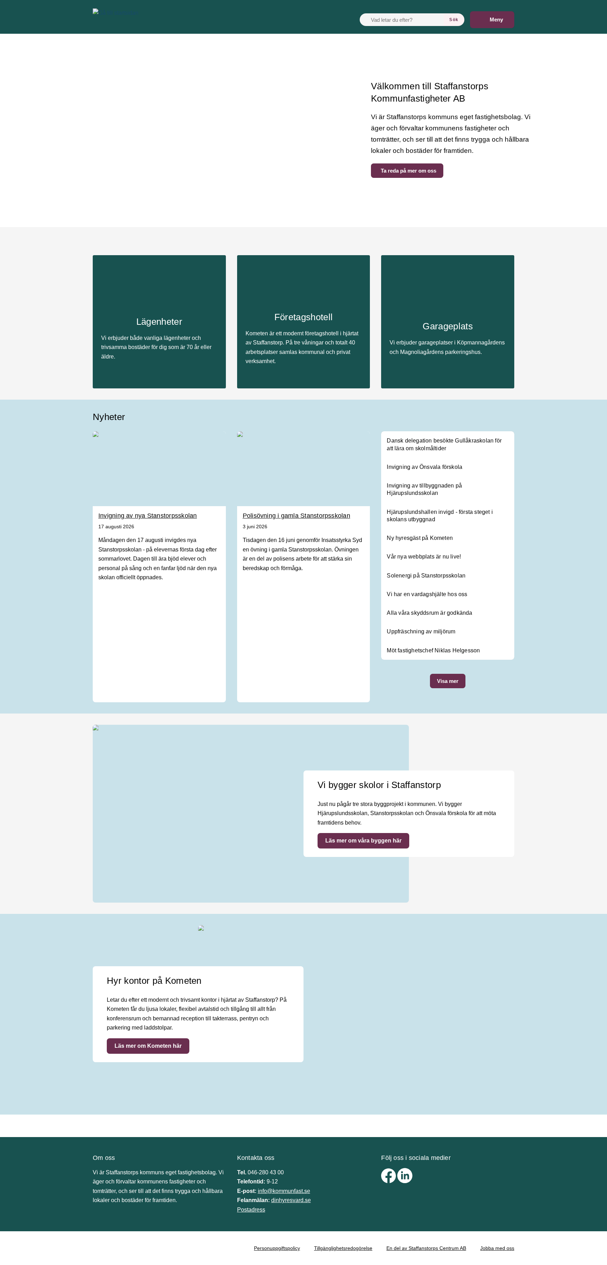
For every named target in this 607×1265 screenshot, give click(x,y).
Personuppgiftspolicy (277, 1248)
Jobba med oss (497, 1248)
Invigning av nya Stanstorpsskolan (147, 515)
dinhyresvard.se (291, 1200)
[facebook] (389, 1181)
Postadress (251, 1210)
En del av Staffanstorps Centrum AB (426, 1248)
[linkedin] (404, 1181)
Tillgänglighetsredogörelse (343, 1248)
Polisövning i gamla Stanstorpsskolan (296, 515)
